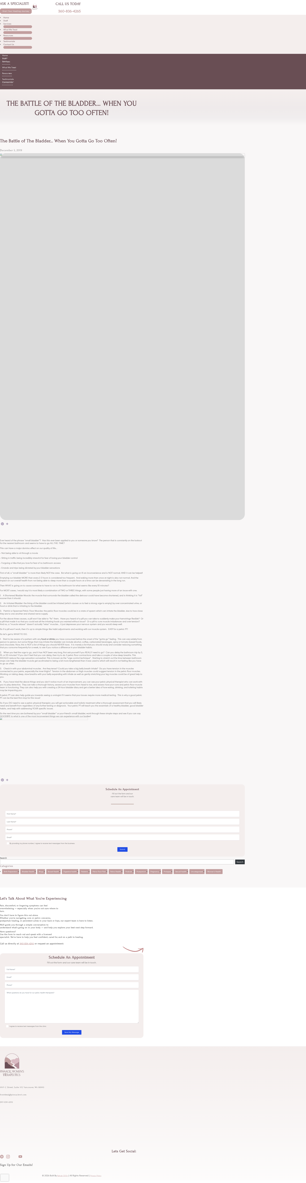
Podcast (129, 871)
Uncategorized (197, 871)
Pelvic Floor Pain (99, 871)
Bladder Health (28, 871)
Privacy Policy (95, 1175)
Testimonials (9, 41)
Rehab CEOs (62, 1175)
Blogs (41, 871)
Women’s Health (214, 871)
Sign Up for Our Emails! (16, 1165)
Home (6, 17)
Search (3, 857)
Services (7, 23)
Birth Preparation (10, 871)
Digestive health (70, 871)
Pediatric (84, 871)
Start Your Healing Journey (16, 11)
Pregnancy (154, 871)
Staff (5, 20)
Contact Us (8, 44)
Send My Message (71, 1032)
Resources (8, 35)
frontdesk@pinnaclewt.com (13, 1094)
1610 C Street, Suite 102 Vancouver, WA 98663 (22, 1087)
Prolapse (167, 871)
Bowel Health (53, 871)
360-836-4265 (27, 943)
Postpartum (141, 871)
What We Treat (10, 29)
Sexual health (180, 871)
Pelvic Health (115, 871)
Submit (122, 849)
